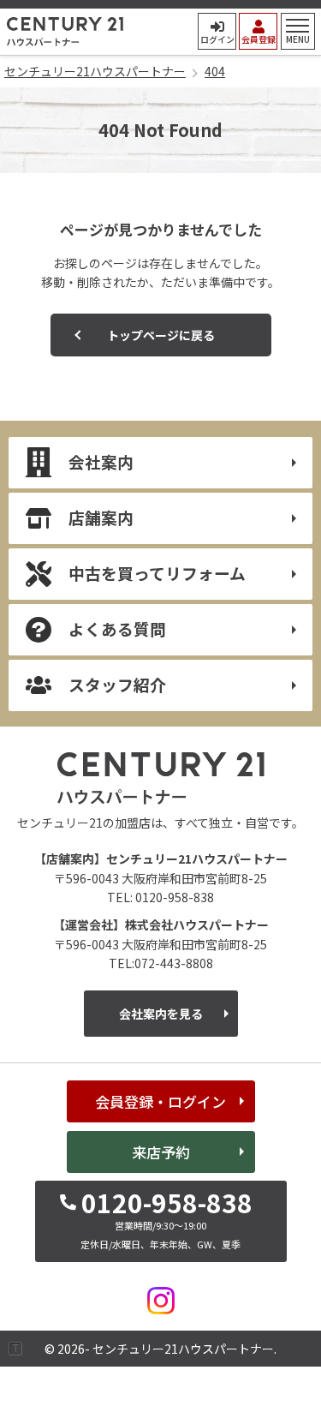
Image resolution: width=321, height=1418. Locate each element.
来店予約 (161, 1152)
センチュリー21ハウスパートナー (65, 31)
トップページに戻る (161, 335)
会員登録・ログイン (160, 1101)
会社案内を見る (161, 1013)
